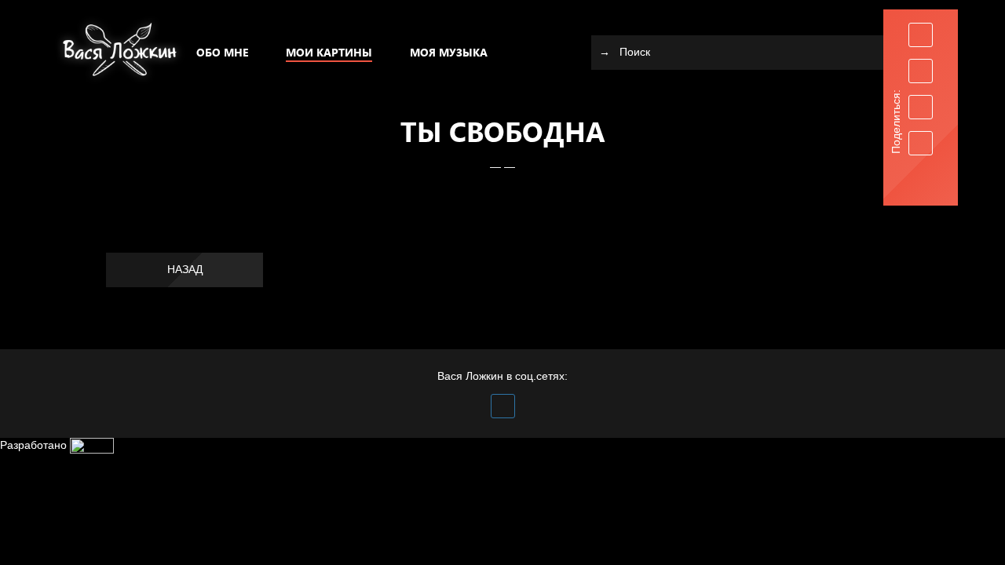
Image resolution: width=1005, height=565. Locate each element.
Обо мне (222, 52)
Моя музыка (449, 52)
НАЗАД (185, 269)
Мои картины (329, 52)
